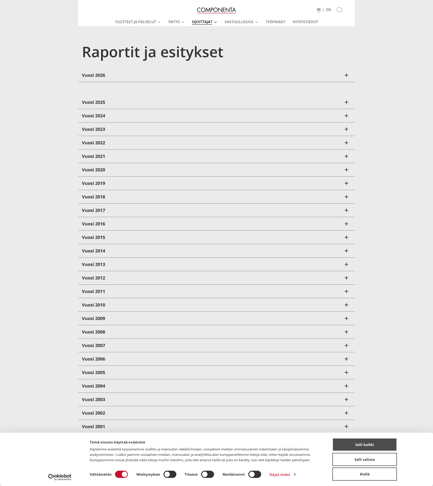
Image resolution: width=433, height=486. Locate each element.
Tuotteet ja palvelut (135, 21)
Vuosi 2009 (93, 318)
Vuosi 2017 (93, 210)
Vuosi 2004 (93, 386)
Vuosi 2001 (93, 426)
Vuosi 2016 (93, 224)
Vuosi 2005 (93, 372)
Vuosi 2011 (93, 291)
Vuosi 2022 (93, 143)
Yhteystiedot (305, 21)
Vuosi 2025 (93, 102)
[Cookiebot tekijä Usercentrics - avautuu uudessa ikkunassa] (60, 477)
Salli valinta (365, 459)
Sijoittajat (202, 21)
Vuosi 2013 (93, 264)
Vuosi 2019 (93, 183)
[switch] (170, 474)
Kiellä (365, 474)
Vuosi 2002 (93, 413)
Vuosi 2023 (93, 129)
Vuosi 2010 (93, 305)
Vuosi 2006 (93, 359)
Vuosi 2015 (93, 237)
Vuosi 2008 (93, 332)
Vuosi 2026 (93, 75)
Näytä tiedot (279, 474)
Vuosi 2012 (93, 278)
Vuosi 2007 (93, 345)
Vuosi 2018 (93, 197)
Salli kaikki (364, 444)
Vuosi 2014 (93, 251)
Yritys (174, 21)
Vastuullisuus (239, 21)
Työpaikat (275, 21)
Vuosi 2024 (93, 116)
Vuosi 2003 (93, 399)
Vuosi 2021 (93, 156)
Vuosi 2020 (93, 170)
